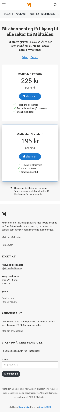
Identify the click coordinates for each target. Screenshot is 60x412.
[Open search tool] (55, 5)
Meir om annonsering (12, 331)
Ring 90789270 (9, 301)
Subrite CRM (45, 407)
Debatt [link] (8, 14)
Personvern (7, 245)
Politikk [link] (34, 14)
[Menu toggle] (4, 5)
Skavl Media (23, 407)
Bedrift (34, 57)
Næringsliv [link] (48, 14)
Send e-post (8, 298)
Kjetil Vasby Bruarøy (12, 268)
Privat (25, 57)
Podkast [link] (21, 14)
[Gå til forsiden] (29, 4)
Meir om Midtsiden (11, 237)
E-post (5, 359)
